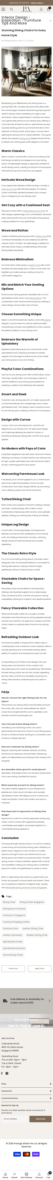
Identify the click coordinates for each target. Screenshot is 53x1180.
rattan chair (41, 236)
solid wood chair (9, 189)
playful (47, 320)
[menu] (3, 9)
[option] (26, 3)
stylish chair (34, 265)
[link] (14, 1175)
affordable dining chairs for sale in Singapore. (26, 887)
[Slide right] (49, 1001)
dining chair (24, 138)
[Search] (11, 9)
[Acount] (41, 9)
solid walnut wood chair (34, 211)
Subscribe (40, 1119)
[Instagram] (7, 1073)
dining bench (36, 298)
